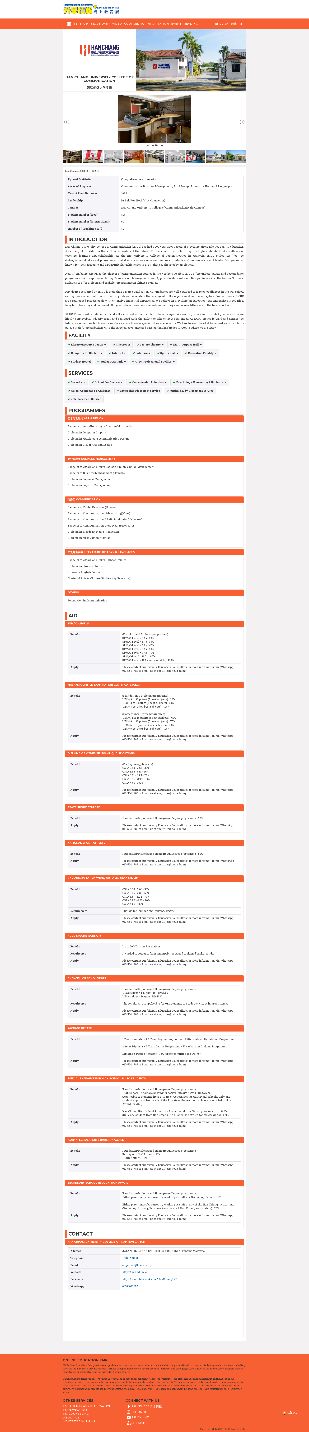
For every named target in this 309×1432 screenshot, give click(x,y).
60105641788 (130, 1286)
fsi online (140, 1417)
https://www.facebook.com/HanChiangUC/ (149, 1279)
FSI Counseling (76, 1413)
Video (117, 23)
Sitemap (138, 1422)
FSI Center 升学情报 (146, 1406)
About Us (71, 1417)
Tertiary (81, 23)
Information (158, 23)
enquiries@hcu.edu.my (137, 1265)
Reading (191, 23)
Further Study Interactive (87, 1405)
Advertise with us (79, 1421)
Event (176, 23)
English (222, 23)
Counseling (134, 23)
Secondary (100, 23)
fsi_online (140, 1412)
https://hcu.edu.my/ (134, 1272)
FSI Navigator (75, 1409)
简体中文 (237, 23)
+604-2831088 (130, 1258)
